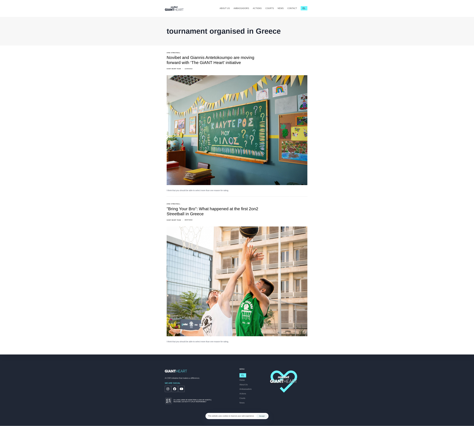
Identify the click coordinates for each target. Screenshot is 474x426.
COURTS (269, 8)
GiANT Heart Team (174, 68)
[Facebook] (175, 389)
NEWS (281, 8)
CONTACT (292, 8)
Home (242, 380)
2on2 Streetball (173, 52)
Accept (262, 416)
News (242, 403)
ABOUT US (225, 8)
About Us (243, 385)
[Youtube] (181, 389)
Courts (242, 398)
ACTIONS (257, 8)
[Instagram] (168, 389)
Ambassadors (245, 389)
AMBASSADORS (241, 8)
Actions (242, 394)
